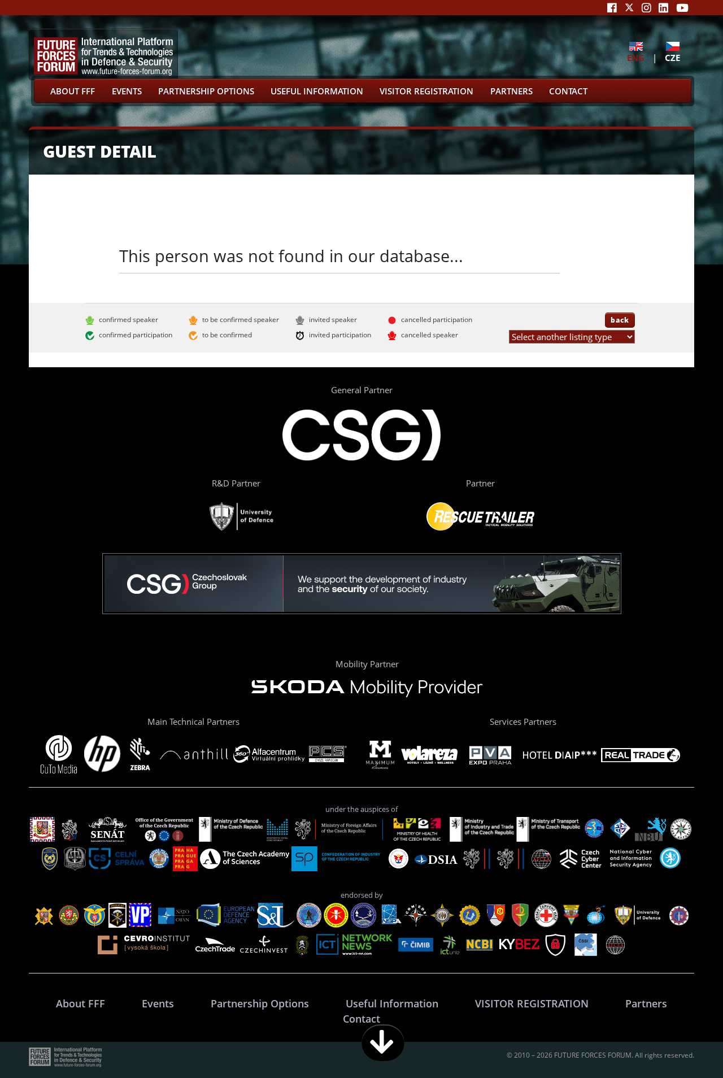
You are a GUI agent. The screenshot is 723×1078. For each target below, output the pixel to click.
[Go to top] (678, 1042)
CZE (672, 57)
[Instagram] (646, 7)
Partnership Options (206, 91)
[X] (629, 7)
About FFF (72, 91)
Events (127, 91)
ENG (635, 57)
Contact (568, 91)
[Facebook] (612, 7)
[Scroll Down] (383, 1042)
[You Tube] (682, 7)
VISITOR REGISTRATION (426, 91)
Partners (511, 91)
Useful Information (317, 91)
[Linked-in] (663, 7)
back (620, 319)
